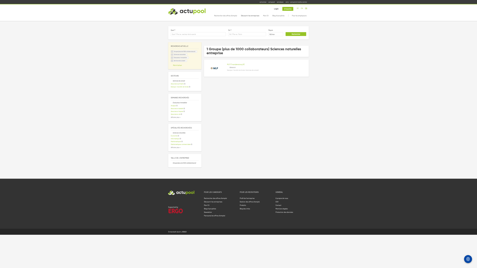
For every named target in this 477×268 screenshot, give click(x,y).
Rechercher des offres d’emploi (225, 16)
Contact (278, 205)
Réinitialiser (177, 65)
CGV (277, 202)
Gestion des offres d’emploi (250, 202)
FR (306, 8)
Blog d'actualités (278, 16)
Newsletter (208, 212)
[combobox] (198, 34)
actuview (263, 2)
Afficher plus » (176, 117)
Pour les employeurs (299, 16)
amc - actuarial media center (296, 2)
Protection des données (284, 212)
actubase (280, 2)
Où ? (229, 30)
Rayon (270, 30)
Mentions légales (282, 209)
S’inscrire (287, 9)
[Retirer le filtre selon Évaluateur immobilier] (172, 103)
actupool (271, 2)
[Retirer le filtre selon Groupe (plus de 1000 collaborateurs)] (172, 163)
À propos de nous (282, 198)
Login (276, 9)
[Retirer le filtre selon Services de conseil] (172, 81)
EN (302, 8)
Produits (243, 205)
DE (298, 8)
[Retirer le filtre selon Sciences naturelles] (172, 133)
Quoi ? (173, 30)
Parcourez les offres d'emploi (214, 216)
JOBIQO (184, 232)
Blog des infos (245, 209)
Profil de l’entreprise (247, 198)
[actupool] (186, 11)
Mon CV (266, 16)
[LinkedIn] (169, 200)
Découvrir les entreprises (250, 16)
